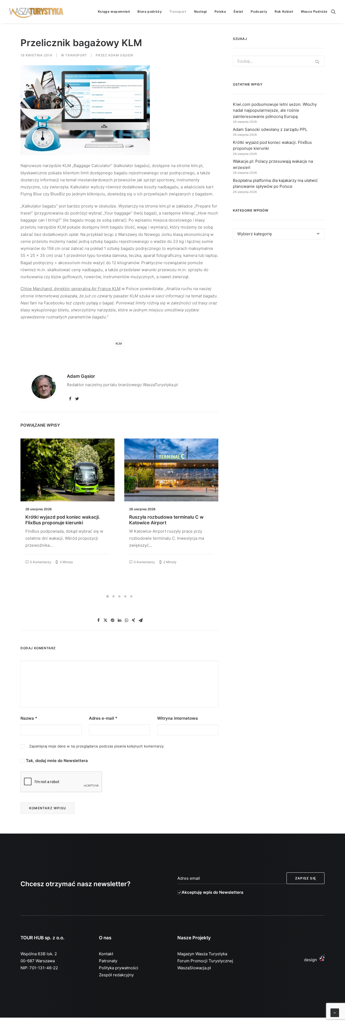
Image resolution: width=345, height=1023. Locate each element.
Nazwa (28, 718)
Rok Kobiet (284, 11)
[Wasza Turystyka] (36, 11)
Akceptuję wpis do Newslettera (212, 892)
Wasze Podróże (314, 11)
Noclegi (200, 11)
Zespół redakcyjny (116, 974)
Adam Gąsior (120, 55)
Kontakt (106, 953)
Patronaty (108, 960)
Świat (238, 11)
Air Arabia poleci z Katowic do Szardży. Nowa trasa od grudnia (164, 519)
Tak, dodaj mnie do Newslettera (56, 760)
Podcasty (259, 11)
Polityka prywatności (118, 967)
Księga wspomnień (114, 11)
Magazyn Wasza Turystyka (202, 953)
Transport (177, 11)
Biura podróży (149, 11)
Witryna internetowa (177, 718)
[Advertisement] (279, 293)
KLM (119, 343)
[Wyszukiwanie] (333, 11)
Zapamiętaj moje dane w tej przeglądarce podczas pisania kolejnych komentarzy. (97, 746)
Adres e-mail (103, 718)
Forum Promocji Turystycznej (205, 960)
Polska (220, 11)
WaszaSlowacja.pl (194, 967)
